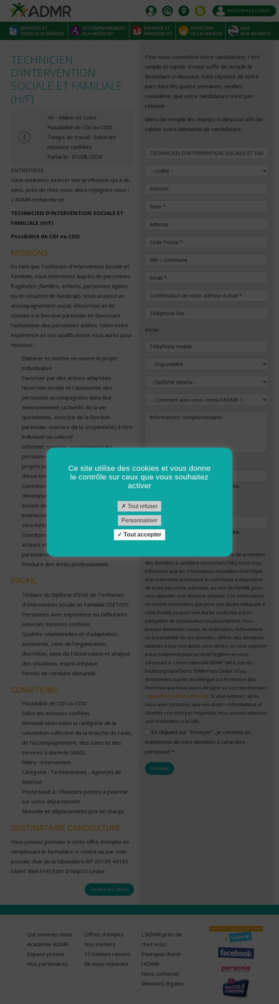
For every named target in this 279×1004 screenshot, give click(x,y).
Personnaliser (139, 520)
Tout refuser (142, 506)
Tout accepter (141, 535)
